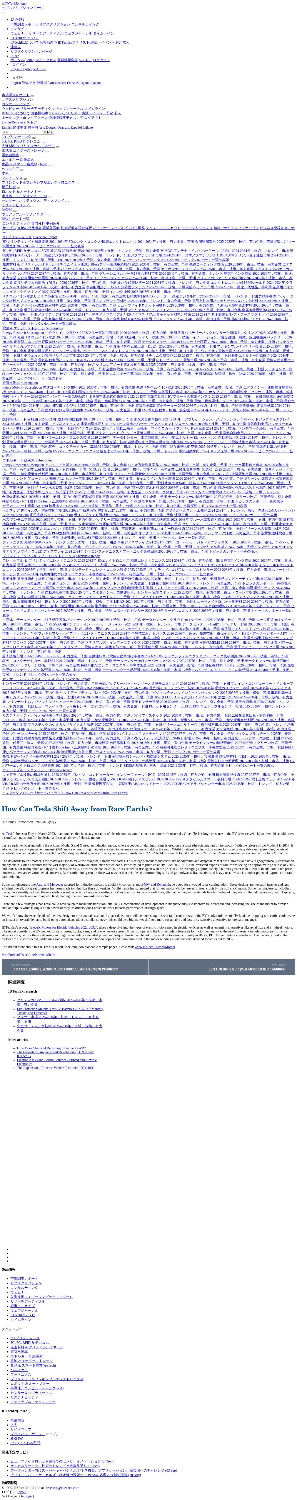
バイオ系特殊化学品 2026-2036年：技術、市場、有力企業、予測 (177, 465)
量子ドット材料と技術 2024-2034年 (183, 314)
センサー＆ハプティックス (31, 1393)
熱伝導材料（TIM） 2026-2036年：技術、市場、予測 (246, 665)
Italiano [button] (88, 127)
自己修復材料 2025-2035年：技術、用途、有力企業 (81, 319)
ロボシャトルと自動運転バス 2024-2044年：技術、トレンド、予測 (239, 606)
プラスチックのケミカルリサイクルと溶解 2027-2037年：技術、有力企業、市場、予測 (95, 724)
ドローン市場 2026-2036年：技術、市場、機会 (57, 401)
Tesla (9, 833)
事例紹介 (53, 223)
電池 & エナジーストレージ (23, 150)
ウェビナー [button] (10, 108)
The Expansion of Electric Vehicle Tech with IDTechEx (55, 1068)
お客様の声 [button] (39, 113)
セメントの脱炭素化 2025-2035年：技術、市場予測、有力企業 (162, 474)
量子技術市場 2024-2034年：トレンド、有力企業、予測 (198, 583)
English (15, 83)
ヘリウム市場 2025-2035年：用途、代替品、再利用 (233, 287)
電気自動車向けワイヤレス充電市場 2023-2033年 (216, 451)
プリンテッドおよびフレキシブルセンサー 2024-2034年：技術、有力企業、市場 (209, 569)
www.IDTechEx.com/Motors (155, 947)
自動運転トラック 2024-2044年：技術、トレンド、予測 (115, 392)
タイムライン (103, 33)
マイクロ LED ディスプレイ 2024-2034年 (52, 551)
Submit (48, 132)
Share (51, 955)
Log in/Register (21, 69)
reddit (43, 955)
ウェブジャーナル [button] (69, 108)
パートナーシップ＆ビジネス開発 (119, 228)
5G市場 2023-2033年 (57, 251)
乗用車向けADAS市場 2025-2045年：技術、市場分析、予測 (48, 433)
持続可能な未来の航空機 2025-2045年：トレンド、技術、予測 (207, 446)
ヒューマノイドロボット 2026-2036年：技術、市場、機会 (175, 597)
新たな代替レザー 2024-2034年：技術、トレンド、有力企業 (163, 282)
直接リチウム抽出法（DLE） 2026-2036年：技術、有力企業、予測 (65, 282)
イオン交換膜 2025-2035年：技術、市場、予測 (145, 292)
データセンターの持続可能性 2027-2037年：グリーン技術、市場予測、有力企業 (230, 497)
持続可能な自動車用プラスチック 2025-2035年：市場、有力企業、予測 (176, 319)
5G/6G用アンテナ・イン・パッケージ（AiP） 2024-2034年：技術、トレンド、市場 (224, 251)
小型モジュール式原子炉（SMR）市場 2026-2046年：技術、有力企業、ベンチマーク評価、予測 (109, 492)
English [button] (7, 127)
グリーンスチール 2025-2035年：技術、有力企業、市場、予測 (116, 483)
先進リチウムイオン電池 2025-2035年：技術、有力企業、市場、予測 (70, 337)
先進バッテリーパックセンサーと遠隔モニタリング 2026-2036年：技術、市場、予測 (164, 683)
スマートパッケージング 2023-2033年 (151, 260)
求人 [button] (117, 113)
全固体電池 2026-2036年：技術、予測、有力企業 (143, 369)
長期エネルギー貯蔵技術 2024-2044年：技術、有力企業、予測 (195, 528)
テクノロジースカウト (163, 228)
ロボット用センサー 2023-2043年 (138, 610)
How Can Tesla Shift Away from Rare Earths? (96, 793)
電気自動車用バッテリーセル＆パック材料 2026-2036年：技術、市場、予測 (96, 360)
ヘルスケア (10, 169)
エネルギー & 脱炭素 (18, 159)
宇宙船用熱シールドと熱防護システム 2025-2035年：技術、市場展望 (139, 287)
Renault (162, 884)
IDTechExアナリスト (74, 42)
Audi (39, 884)
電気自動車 (10, 155)
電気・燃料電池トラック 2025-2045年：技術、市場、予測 (239, 401)
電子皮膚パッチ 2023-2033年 (51, 515)
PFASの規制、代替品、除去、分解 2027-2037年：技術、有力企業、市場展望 (138, 506)
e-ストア (85, 60)
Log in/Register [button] (12, 122)
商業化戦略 (51, 228)
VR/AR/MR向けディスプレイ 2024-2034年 (116, 688)
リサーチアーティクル (46, 33)
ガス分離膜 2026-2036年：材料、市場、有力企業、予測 (201, 478)
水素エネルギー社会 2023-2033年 (190, 483)
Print (5, 955)
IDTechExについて (24, 42)
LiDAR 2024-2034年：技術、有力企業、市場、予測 (152, 547)
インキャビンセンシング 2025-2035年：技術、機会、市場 (206, 638)
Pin (37, 955)
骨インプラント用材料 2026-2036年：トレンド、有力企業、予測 (141, 301)
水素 (5, 173)
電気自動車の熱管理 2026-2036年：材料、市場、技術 (248, 761)
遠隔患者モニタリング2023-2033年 (201, 515)
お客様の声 (48, 42)
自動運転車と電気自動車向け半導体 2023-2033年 (165, 442)
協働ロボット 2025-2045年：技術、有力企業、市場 (192, 592)
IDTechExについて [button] (16, 113)
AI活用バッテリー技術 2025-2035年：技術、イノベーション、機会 (176, 337)
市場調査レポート (24, 24)
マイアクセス (45, 60)
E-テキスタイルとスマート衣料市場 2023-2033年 (213, 779)
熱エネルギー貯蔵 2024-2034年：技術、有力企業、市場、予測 (154, 374)
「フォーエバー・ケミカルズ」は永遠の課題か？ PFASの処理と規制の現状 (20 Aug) (75, 1475)
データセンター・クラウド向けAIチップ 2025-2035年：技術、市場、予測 (199, 620)
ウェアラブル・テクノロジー (24, 214)
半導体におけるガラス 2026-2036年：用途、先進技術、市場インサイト (186, 633)
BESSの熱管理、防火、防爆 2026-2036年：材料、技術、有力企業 (173, 765)
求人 (126, 42)
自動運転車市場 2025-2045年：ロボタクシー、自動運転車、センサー (211, 392)
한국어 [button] (33, 127)
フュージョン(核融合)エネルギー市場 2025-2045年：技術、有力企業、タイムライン (93, 478)
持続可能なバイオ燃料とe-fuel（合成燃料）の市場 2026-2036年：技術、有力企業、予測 (69, 501)
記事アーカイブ (22, 1306)
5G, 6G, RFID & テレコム (21, 141)
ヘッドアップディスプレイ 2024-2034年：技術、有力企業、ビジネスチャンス (120, 692)
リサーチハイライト (48, 793)
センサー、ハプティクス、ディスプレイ (33, 200)
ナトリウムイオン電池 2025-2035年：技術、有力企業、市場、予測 (54, 369)
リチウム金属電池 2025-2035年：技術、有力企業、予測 (188, 355)
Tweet (24, 955)
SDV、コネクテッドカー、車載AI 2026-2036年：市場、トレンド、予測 (103, 446)
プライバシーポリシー (27, 1434)
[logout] (22, 1492)
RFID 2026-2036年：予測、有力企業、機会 (88, 260)
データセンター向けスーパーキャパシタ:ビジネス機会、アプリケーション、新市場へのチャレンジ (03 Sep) (93, 1470)
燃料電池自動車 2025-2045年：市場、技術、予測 (96, 419)
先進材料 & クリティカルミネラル (28, 146)
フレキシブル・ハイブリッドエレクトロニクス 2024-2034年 (211, 565)
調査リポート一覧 (16, 219)
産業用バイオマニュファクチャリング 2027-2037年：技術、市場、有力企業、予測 (170, 733)
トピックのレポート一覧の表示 (60, 246)
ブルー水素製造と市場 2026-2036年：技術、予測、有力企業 (236, 519)
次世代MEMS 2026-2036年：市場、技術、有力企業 (238, 642)
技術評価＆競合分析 (76, 228)
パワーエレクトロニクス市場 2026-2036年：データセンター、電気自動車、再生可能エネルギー (119, 437)
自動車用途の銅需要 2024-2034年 (42, 278)
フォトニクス (12, 178)
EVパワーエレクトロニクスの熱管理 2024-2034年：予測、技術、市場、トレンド (115, 451)
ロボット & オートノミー (21, 191)
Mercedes (56, 884)
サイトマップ (20, 1429)
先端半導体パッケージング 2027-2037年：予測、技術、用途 (70, 542)
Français (72, 83)
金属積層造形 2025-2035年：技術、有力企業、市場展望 (238, 241)
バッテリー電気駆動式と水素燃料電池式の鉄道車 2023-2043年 (98, 396)
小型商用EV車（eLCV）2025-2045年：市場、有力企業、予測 (87, 405)
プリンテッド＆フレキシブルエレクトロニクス (38, 182)
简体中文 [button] (20, 127)
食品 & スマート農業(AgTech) (24, 164)
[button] (17, 19)
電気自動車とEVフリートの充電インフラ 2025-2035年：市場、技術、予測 (205, 396)
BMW (145, 884)
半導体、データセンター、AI (24, 196)
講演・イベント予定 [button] (97, 113)
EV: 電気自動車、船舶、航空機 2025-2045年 (176, 410)
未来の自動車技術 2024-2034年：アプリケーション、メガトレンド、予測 (190, 419)
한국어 (42, 83)
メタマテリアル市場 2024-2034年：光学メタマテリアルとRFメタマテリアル (190, 255)
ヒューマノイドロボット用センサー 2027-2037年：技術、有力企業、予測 (91, 706)
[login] (29, 1496)
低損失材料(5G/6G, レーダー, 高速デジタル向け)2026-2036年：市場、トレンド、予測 (192, 296)
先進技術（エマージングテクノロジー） (41, 1297)
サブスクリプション (54, 24)
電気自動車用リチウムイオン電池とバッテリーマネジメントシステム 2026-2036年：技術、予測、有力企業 (110, 351)
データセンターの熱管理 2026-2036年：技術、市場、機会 (146, 670)
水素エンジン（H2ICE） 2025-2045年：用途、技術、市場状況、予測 (93, 528)
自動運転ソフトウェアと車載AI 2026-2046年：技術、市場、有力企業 (192, 588)
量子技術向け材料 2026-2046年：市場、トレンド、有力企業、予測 (75, 310)
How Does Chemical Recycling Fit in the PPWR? (51, 1048)
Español (84, 83)
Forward (14, 955)
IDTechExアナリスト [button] (65, 113)
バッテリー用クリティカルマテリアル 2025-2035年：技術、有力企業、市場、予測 (133, 278)
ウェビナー (19, 33)
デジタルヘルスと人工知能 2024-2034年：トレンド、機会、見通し (216, 510)
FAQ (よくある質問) (25, 1443)
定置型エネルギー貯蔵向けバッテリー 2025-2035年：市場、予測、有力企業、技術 (78, 342)
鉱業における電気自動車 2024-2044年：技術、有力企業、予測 (93, 410)
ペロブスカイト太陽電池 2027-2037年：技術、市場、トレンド (232, 492)
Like (31, 955)
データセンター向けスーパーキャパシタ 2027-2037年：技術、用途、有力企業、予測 (178, 661)
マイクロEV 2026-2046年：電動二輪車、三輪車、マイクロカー (123, 428)
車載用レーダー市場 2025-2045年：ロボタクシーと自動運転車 (90, 588)
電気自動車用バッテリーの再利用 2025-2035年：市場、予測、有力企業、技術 (67, 442)
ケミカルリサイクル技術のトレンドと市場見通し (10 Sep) (55, 1466)
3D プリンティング (16, 137)
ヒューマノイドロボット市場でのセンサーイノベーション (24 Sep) (61, 1461)
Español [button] (76, 127)
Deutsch (60, 83)
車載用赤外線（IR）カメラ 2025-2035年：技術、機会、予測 (67, 601)
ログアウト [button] (93, 118)
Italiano (96, 83)
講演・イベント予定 (106, 42)
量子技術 (9, 187)
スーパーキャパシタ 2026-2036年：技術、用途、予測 (223, 369)
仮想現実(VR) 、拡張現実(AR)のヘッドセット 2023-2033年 (137, 784)
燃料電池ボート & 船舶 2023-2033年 (29, 419)
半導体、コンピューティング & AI (37, 1388)
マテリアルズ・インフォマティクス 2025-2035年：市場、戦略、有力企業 (185, 310)
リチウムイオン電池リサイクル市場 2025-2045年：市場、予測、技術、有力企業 (64, 296)
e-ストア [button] (76, 118)
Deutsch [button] (51, 127)
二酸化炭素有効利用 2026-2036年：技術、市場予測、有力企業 (65, 474)
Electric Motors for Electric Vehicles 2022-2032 (63, 927)
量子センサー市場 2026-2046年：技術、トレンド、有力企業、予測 (103, 583)
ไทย (51, 83)
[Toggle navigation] (3, 13)
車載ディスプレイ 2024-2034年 (141, 542)
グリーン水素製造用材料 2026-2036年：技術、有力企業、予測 (68, 305)
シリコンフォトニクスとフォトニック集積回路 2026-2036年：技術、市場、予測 (146, 551)
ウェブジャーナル (78, 33)
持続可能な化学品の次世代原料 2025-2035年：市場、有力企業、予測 (77, 738)
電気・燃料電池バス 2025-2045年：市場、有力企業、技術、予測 (144, 401)
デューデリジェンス (197, 228)
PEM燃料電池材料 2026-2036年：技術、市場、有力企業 (174, 487)
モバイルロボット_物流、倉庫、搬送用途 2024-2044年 (52, 606)
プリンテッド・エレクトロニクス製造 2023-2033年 (107, 569)
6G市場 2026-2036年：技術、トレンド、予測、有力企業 (116, 251)
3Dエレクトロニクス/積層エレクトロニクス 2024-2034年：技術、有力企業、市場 (131, 241)
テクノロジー (22, 793)
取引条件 (17, 1438)
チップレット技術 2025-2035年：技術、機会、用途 (63, 629)
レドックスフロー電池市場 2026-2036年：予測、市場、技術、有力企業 (210, 360)
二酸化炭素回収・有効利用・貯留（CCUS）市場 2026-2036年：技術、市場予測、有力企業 (105, 469)
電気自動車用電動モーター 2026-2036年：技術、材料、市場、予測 (186, 405)
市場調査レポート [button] (16, 95)
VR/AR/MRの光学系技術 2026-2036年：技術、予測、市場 (46, 784)
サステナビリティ (16, 205)
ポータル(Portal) (22, 60)
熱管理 (7, 210)
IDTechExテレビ (22, 1315)
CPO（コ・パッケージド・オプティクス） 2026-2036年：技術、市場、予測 (223, 542)
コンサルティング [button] (16, 104)
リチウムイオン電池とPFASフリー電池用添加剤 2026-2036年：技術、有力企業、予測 (122, 264)
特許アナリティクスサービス (236, 228)
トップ (7, 793)
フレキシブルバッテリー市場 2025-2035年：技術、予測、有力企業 (113, 565)
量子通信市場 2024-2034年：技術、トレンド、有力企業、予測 (169, 579)
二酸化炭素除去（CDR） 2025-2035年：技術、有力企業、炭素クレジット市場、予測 (157, 720)
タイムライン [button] (94, 108)
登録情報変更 (67, 60)
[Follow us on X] (152, 1115)
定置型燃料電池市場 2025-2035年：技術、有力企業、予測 (123, 497)
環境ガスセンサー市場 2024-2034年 (242, 688)
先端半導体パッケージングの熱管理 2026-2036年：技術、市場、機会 (63, 761)
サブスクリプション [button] (17, 99)
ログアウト (101, 60)
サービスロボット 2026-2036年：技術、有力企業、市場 (207, 610)
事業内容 (17, 1420)
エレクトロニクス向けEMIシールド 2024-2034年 (248, 282)
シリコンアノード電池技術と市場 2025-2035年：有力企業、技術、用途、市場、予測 (161, 364)
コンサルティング (85, 24)
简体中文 (29, 83)
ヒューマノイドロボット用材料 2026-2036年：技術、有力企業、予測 (170, 305)
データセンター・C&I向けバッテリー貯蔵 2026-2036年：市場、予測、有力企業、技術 (208, 342)
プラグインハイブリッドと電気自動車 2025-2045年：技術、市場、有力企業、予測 (159, 433)
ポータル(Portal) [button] (14, 118)
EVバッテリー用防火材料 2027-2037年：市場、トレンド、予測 (62, 756)
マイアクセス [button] (37, 118)
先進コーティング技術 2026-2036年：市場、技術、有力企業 (235, 264)
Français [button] (64, 127)
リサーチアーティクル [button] (37, 108)
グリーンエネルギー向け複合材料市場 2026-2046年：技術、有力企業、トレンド (161, 273)
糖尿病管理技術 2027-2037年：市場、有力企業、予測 (124, 510)
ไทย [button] (42, 127)
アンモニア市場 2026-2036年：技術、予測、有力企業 (86, 465)
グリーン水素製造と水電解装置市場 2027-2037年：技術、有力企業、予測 (124, 524)
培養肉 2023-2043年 (63, 506)
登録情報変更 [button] (58, 118)
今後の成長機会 (29, 228)
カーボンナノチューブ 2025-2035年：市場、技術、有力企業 (207, 269)
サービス (9, 228)
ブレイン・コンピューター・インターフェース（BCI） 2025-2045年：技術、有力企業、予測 (143, 774)
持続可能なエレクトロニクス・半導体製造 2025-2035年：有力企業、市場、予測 (102, 574)
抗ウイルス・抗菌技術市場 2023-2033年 (51, 510)
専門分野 (38, 223)
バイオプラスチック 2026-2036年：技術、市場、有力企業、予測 (110, 269)
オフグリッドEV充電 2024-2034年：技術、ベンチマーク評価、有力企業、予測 (233, 428)
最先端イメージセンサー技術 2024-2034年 (181, 688)
